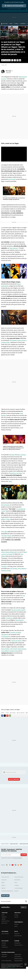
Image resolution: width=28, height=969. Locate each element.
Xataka (3, 915)
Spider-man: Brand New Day (7, 891)
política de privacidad (17, 858)
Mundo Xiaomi (4, 923)
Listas (7, 712)
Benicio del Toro (15, 552)
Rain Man (12, 455)
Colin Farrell (13, 649)
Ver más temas (5, 895)
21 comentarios (6, 60)
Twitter (15, 60)
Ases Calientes (21, 712)
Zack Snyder (11, 179)
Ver (14, 779)
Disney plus (4, 879)
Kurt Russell (13, 340)
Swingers (4, 566)
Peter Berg (4, 531)
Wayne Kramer (5, 505)
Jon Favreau (13, 568)
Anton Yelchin (5, 649)
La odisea (16, 885)
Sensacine (16, 924)
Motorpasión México (18, 960)
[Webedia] (5, 908)
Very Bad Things (6, 535)
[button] (9, 71)
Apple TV (3, 885)
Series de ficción (5, 877)
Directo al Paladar (5, 933)
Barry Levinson (21, 455)
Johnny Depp (5, 552)
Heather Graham (6, 570)
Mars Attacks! (19, 620)
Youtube (12, 864)
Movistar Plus (17, 879)
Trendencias (4, 943)
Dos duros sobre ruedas (18, 610)
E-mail (20, 60)
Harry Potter (5, 23)
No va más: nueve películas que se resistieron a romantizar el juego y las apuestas (14, 198)
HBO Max (3, 888)
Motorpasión (16, 933)
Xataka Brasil (4, 956)
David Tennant (22, 649)
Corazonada (5, 636)
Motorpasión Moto (18, 935)
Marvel (11, 23)
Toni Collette (5, 651)
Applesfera (4, 919)
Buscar (26, 901)
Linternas (16, 891)
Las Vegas (13, 712)
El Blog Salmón (17, 943)
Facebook (12, 60)
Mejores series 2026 (14, 843)
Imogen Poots (14, 651)
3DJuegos (16, 915)
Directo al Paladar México (6, 960)
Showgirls (4, 634)
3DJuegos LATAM (17, 954)
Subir (22, 907)
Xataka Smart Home (5, 921)
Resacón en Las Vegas (15, 473)
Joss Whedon (22, 23)
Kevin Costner (21, 340)
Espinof (15, 926)
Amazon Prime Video (18, 877)
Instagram (15, 864)
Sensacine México (17, 956)
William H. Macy (5, 519)
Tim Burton (9, 618)
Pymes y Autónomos (18, 945)
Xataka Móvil (4, 917)
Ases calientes (14, 248)
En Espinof (5, 196)
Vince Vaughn (22, 568)
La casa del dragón (18, 888)
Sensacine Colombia (18, 958)
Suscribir (23, 854)
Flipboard (17, 60)
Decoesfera (4, 945)
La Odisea (16, 23)
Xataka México (4, 954)
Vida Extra (16, 917)
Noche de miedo (16, 640)
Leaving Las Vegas (15, 632)
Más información (12, 967)
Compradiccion (5, 947)
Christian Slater (5, 342)
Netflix (3, 882)
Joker (10, 481)
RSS (18, 864)
